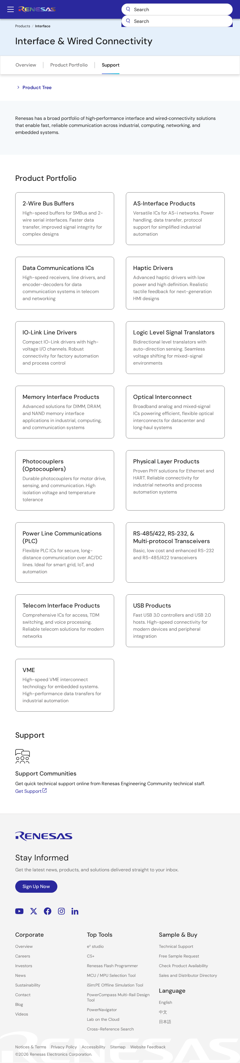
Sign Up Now (36, 886)
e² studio (95, 946)
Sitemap (118, 1047)
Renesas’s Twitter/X (33, 911)
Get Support (28, 791)
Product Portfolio (69, 65)
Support (110, 65)
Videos (21, 1014)
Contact (22, 994)
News (20, 975)
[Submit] (128, 21)
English (165, 1002)
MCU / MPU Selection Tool (111, 975)
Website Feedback (148, 1047)
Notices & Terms (30, 1047)
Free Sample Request (179, 956)
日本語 (165, 1021)
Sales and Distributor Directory (188, 975)
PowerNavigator (102, 1009)
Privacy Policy (64, 1047)
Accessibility (93, 1047)
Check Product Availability (183, 965)
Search (177, 9)
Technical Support (176, 946)
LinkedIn (74, 911)
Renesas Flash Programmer (112, 965)
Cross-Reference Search (110, 1029)
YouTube (19, 911)
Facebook (48, 911)
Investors (23, 965)
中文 (163, 1012)
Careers (22, 956)
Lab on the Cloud (103, 1019)
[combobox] (177, 21)
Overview (26, 65)
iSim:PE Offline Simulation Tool (115, 985)
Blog (19, 1004)
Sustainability (27, 985)
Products (22, 26)
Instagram (61, 911)
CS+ (91, 956)
